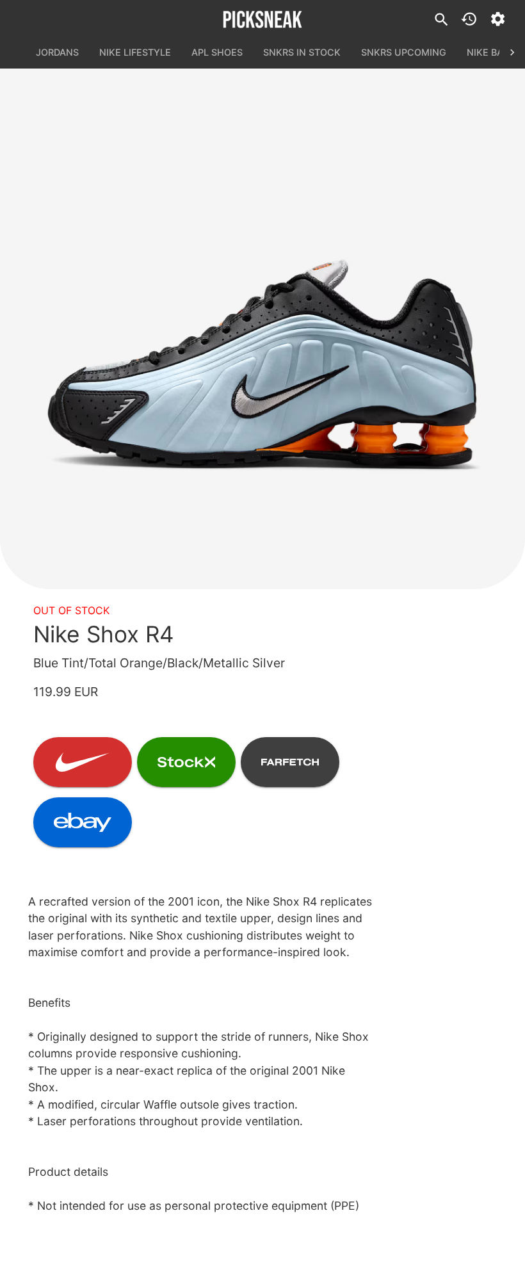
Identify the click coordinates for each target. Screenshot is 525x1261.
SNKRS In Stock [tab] (302, 52)
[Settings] (498, 19)
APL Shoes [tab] (217, 52)
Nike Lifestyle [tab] (135, 52)
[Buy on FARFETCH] (290, 762)
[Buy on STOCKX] (186, 762)
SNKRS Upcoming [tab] (403, 52)
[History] (469, 19)
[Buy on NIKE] (82, 762)
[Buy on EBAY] (82, 822)
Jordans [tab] (57, 52)
